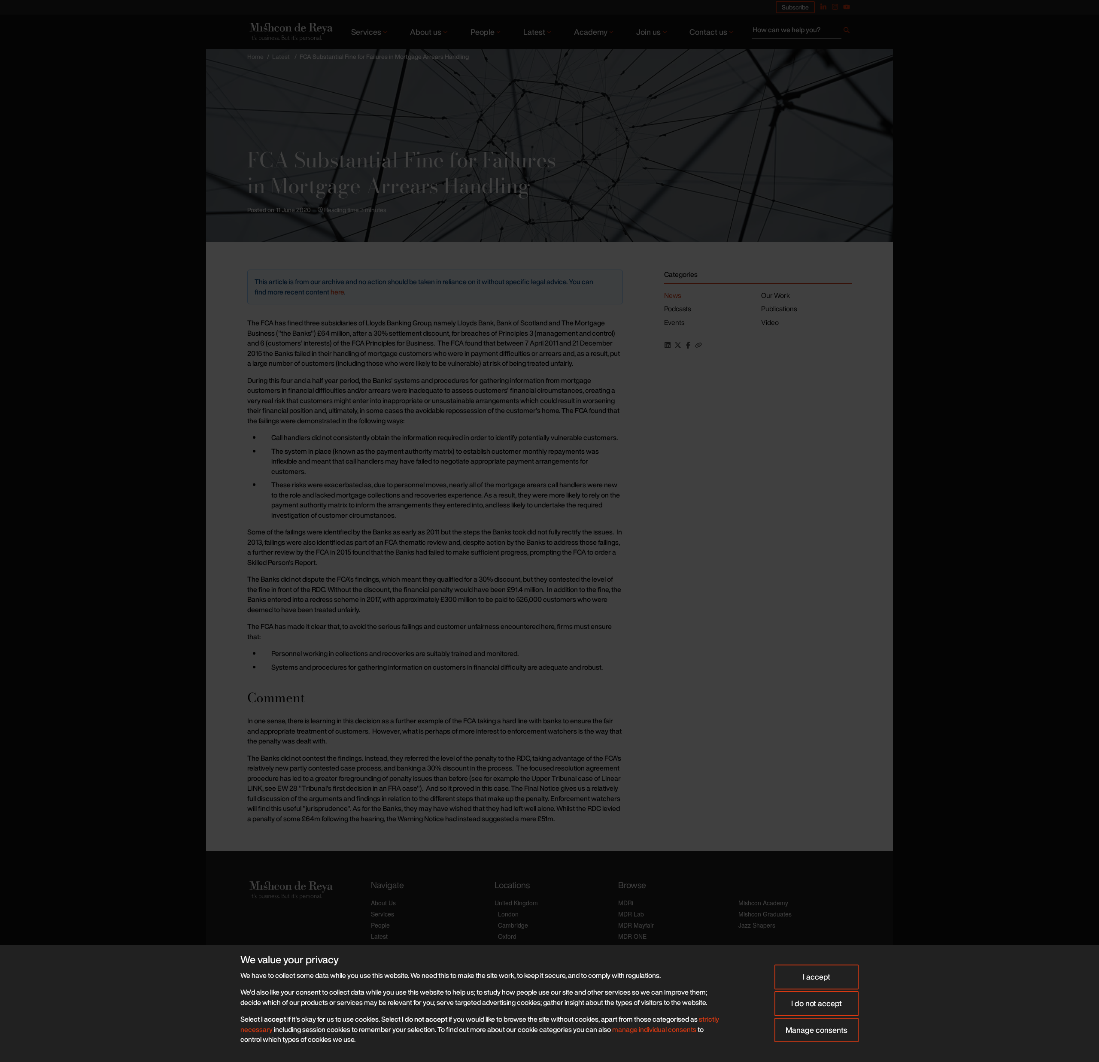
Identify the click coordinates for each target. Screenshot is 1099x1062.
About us (425, 31)
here (337, 292)
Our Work (775, 295)
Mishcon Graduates (765, 914)
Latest (534, 31)
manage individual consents (654, 1029)
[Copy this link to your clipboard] (698, 345)
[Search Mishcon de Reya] (802, 32)
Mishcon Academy (763, 902)
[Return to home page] (290, 31)
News (672, 295)
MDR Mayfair (636, 925)
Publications (779, 308)
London (508, 914)
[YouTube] (846, 7)
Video (770, 322)
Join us (648, 31)
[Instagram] (835, 7)
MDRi (625, 902)
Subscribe (795, 7)
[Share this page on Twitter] (677, 345)
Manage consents (816, 1029)
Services (366, 31)
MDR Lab (631, 914)
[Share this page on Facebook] (688, 345)
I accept (816, 976)
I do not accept (816, 1003)
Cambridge (513, 925)
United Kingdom (516, 902)
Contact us (708, 31)
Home (255, 56)
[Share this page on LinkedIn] (667, 345)
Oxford (507, 936)
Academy (590, 31)
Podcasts (677, 308)
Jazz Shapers (756, 925)
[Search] (846, 32)
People (483, 31)
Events (674, 322)
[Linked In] (823, 7)
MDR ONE (632, 936)
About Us (383, 902)
